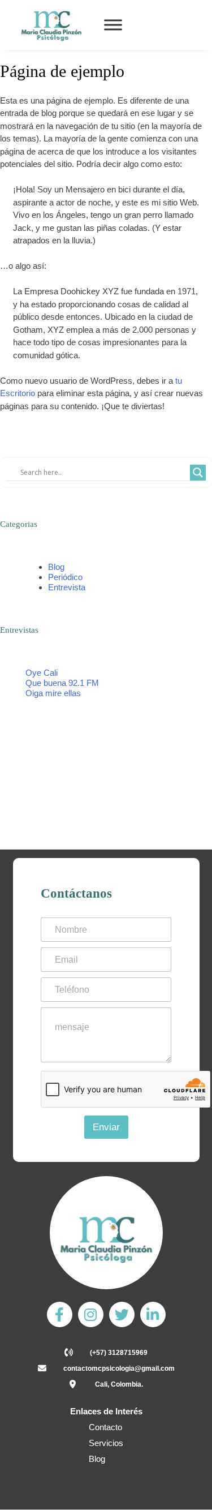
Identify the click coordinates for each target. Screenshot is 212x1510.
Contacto (105, 1427)
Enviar (106, 1127)
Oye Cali (41, 672)
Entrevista (66, 587)
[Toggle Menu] (113, 25)
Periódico (65, 577)
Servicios (106, 1443)
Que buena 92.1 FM (62, 683)
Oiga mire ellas (53, 693)
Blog (56, 567)
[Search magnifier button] (198, 473)
